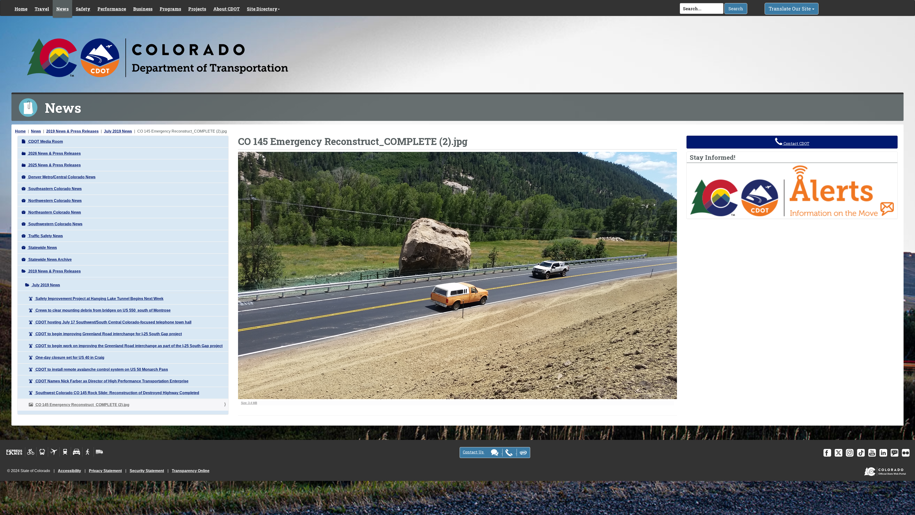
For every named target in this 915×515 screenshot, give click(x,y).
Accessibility (69, 471)
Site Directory (262, 9)
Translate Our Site (790, 8)
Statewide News (42, 248)
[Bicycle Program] (31, 452)
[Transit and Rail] (42, 452)
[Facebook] (827, 452)
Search (735, 8)
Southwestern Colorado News (54, 224)
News (62, 9)
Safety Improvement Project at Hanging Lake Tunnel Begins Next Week (99, 299)
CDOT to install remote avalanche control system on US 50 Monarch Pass (101, 369)
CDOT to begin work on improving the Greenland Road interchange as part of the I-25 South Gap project (129, 346)
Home (21, 9)
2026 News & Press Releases (54, 153)
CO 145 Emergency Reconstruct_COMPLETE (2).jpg (82, 405)
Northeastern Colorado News (54, 212)
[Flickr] (905, 452)
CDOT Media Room (45, 141)
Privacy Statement (105, 471)
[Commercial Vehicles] (99, 452)
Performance (111, 9)
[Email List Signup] (894, 452)
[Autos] (76, 452)
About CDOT (226, 9)
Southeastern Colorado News (54, 189)
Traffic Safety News (45, 236)
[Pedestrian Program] (88, 452)
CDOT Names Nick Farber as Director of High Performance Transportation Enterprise (111, 381)
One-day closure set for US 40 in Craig (69, 357)
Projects (197, 9)
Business (142, 9)
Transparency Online (190, 471)
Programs (170, 9)
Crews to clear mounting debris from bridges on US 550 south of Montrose (103, 310)
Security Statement (147, 471)
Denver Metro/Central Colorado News (61, 177)
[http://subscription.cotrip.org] (792, 191)
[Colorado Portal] (886, 470)
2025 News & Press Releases (54, 165)
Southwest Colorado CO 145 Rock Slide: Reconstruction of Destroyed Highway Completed (117, 393)
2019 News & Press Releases (72, 131)
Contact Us (473, 451)
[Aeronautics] (54, 452)
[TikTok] (861, 452)
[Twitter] (838, 452)
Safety (83, 9)
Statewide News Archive (49, 260)
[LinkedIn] (883, 452)
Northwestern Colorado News (54, 201)
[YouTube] (872, 452)
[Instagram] (849, 452)
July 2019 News (118, 131)
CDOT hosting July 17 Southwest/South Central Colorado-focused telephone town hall (113, 322)
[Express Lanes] (14, 452)
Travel (42, 9)
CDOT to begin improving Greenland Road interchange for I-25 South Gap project (108, 334)
